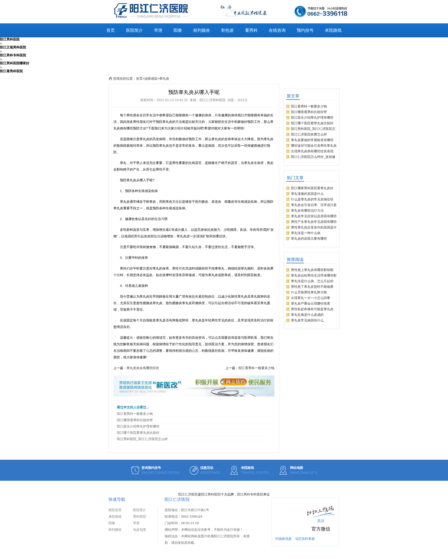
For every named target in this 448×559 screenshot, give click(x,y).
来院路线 (333, 30)
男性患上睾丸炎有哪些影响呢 (312, 270)
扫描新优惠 (283, 539)
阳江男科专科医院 (250, 494)
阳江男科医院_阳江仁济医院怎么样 (142, 439)
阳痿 (178, 30)
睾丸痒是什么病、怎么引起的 (312, 281)
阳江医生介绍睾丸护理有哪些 (138, 426)
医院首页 (115, 510)
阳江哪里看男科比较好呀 (135, 420)
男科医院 (139, 516)
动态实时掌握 (305, 539)
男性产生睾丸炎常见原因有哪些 (314, 222)
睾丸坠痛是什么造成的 (307, 315)
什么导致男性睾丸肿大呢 (309, 292)
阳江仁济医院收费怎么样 (309, 134)
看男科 (251, 30)
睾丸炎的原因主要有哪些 (309, 238)
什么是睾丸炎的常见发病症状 (312, 199)
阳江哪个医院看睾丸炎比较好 (138, 432)
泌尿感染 (151, 78)
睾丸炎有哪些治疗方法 (307, 210)
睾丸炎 (164, 78)
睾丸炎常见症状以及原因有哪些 (314, 216)
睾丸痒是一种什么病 (305, 233)
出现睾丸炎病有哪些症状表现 (312, 151)
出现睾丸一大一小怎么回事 (310, 298)
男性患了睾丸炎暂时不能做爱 (312, 286)
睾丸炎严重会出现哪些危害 (310, 303)
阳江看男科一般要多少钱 (256, 368)
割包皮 (227, 30)
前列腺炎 (201, 30)
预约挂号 (305, 30)
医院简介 (134, 30)
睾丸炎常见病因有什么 (307, 320)
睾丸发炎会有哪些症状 (142, 368)
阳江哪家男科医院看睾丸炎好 (312, 188)
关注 (321, 521)
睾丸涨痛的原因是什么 (307, 194)
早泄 (158, 30)
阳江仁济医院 (188, 494)
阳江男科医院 (211, 494)
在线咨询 (277, 30)
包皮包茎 (139, 529)
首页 (110, 30)
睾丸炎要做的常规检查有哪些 (312, 140)
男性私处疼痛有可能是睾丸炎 (312, 309)
